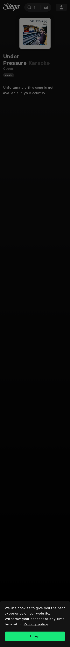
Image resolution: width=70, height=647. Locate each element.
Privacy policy (36, 624)
